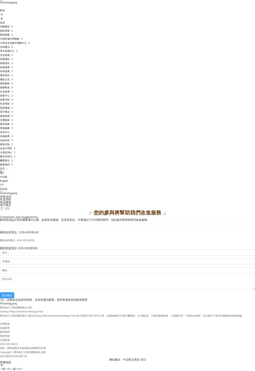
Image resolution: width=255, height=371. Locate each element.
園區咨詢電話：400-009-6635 (17, 240)
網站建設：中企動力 (121, 359)
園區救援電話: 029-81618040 (18, 248)
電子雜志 (5, 205)
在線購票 (5, 327)
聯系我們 (5, 331)
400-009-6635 (9, 343)
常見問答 (5, 199)
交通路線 (5, 323)
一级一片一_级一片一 (11, 368)
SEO (143, 359)
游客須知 (5, 196)
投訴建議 (5, 202)
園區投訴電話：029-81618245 (19, 232)
